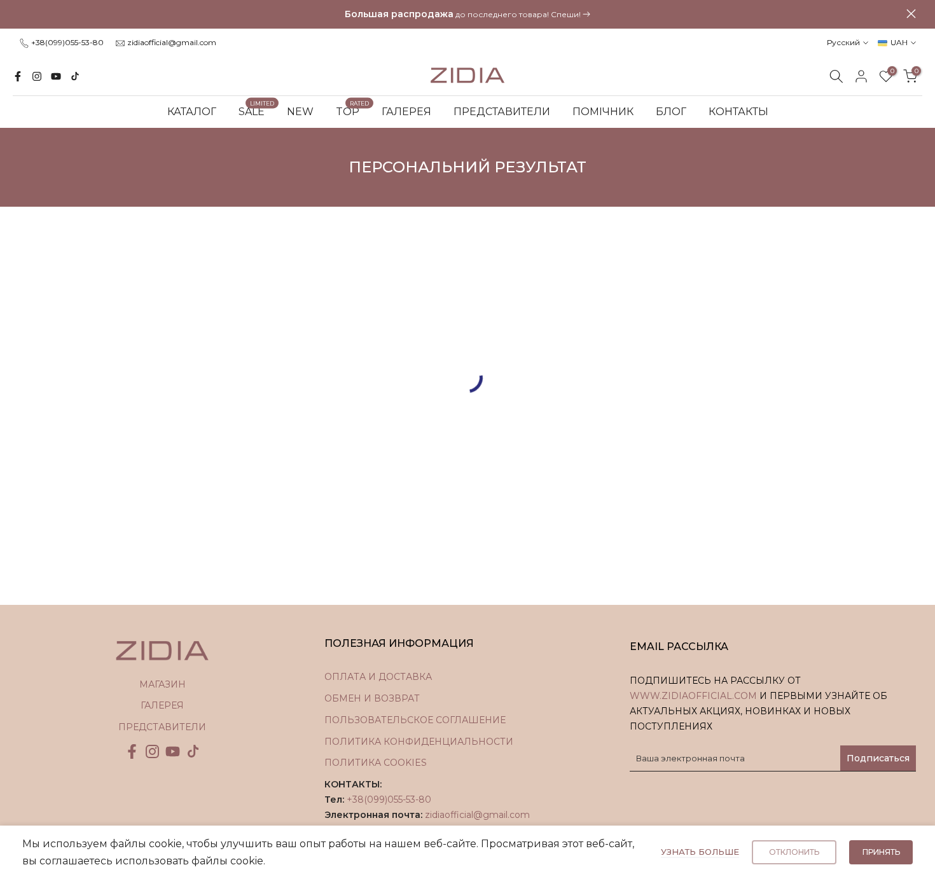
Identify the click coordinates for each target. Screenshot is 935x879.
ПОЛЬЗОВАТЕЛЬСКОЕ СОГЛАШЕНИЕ (415, 720)
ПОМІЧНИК (603, 112)
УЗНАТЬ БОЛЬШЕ (700, 852)
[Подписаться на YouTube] (56, 76)
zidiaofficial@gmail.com (171, 42)
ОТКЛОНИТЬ (794, 852)
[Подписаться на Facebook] (18, 76)
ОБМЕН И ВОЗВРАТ (372, 698)
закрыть (24, 13)
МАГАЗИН (162, 684)
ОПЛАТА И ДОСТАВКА (378, 676)
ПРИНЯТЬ (881, 852)
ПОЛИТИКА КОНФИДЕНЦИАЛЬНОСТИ (418, 741)
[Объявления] (467, 14)
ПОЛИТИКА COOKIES (375, 762)
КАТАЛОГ (191, 112)
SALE (257, 111)
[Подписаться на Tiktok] (75, 76)
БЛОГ (671, 112)
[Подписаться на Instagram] (36, 76)
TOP (353, 111)
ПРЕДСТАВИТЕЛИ (502, 112)
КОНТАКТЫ (738, 112)
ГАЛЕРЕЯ (406, 112)
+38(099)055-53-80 (67, 42)
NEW (300, 112)
